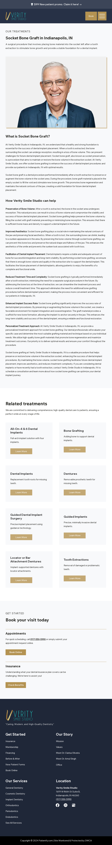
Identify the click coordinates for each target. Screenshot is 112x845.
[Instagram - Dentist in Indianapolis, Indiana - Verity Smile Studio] (65, 805)
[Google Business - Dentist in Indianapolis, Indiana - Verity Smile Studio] (73, 805)
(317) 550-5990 (38, 639)
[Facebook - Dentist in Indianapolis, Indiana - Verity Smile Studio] (57, 805)
